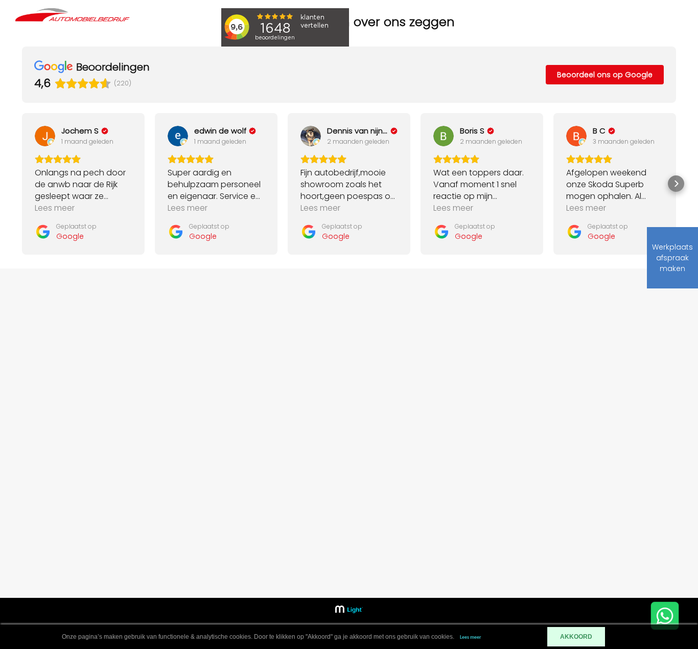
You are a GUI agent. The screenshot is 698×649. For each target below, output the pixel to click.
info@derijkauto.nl (592, 416)
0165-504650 (583, 401)
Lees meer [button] (55, 208)
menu (634, 28)
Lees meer (470, 637)
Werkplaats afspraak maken (672, 258)
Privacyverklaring (451, 477)
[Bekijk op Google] (45, 136)
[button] (22, 183)
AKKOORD (576, 636)
